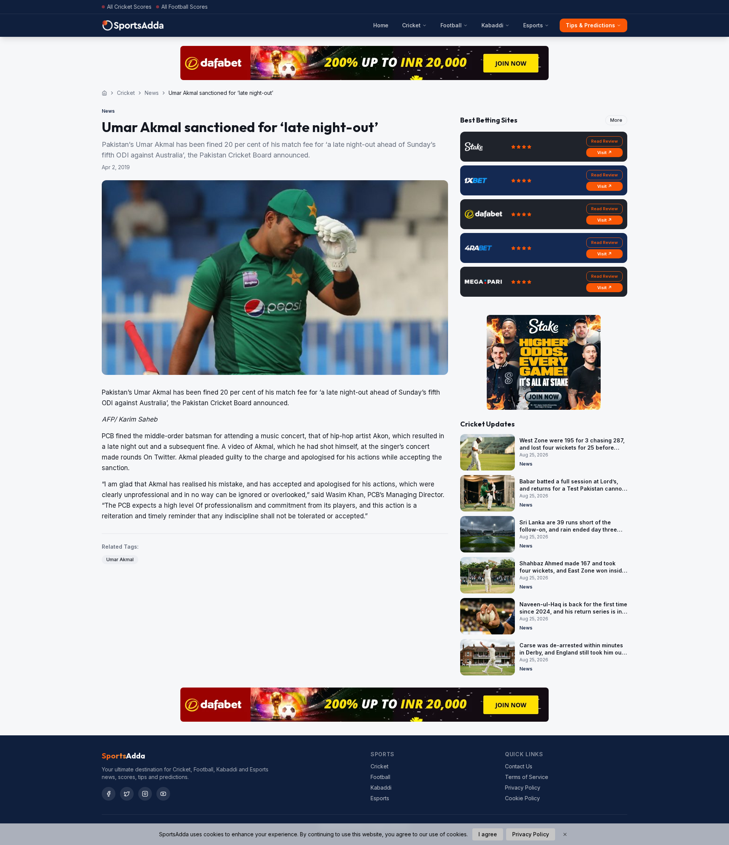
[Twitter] (127, 794)
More (616, 120)
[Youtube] (163, 794)
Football (451, 25)
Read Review (604, 141)
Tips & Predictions (590, 25)
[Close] (565, 834)
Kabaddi (492, 25)
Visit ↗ (604, 152)
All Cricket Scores (129, 6)
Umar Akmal (120, 559)
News (152, 93)
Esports (533, 25)
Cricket (411, 25)
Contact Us (518, 766)
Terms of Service (526, 777)
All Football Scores (184, 6)
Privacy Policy (522, 787)
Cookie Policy (522, 798)
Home (380, 25)
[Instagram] (145, 794)
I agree (487, 834)
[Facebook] (108, 794)
